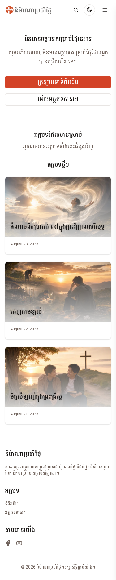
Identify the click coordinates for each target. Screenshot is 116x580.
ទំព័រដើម (11, 503)
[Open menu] (105, 10)
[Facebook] (8, 543)
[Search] (75, 10)
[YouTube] (19, 543)
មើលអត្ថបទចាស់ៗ (58, 99)
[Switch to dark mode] (89, 10)
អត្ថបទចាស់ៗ (15, 512)
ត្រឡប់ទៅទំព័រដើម (58, 82)
